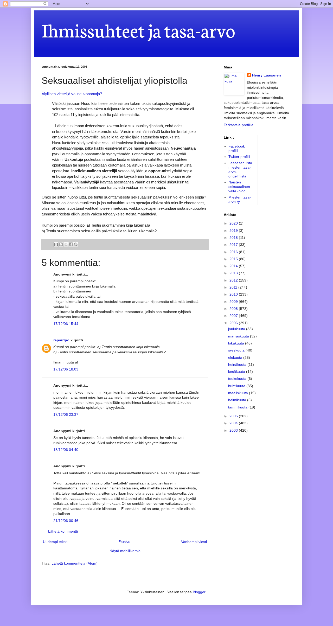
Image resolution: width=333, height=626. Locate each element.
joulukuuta (237, 329)
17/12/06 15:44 (65, 324)
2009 (234, 301)
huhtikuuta (237, 386)
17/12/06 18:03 (65, 369)
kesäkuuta (237, 371)
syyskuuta (237, 350)
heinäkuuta (237, 364)
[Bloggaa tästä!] (60, 244)
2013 (234, 273)
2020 (234, 223)
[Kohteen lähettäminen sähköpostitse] (56, 244)
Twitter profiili (239, 157)
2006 (234, 323)
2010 (234, 294)
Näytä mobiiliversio (125, 551)
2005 (234, 416)
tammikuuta (238, 407)
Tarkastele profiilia (238, 125)
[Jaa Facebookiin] (70, 244)
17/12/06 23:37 (65, 414)
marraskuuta (239, 336)
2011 (233, 287)
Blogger (199, 592)
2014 (234, 266)
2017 (234, 244)
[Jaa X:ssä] (65, 244)
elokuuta (235, 357)
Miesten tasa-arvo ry (239, 199)
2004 (234, 423)
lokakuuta (236, 343)
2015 (234, 259)
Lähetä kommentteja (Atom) (75, 563)
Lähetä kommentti (63, 531)
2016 (234, 252)
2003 (234, 430)
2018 (234, 237)
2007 (234, 316)
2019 (234, 230)
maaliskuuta (238, 393)
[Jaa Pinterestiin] (75, 244)
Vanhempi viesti (194, 542)
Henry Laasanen (266, 75)
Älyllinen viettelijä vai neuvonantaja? (72, 94)
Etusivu (124, 542)
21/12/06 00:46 (65, 521)
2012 (234, 280)
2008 (234, 308)
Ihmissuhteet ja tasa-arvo (138, 29)
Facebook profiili (236, 148)
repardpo (61, 340)
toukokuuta (237, 378)
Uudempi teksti (55, 542)
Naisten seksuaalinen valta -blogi (239, 186)
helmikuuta (237, 400)
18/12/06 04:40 (65, 450)
